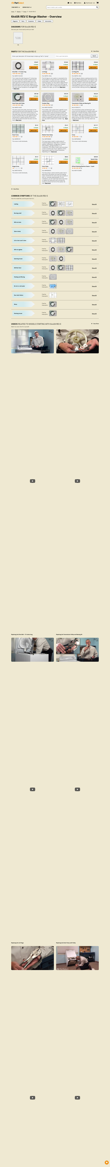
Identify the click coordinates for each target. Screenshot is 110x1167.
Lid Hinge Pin (75, 72)
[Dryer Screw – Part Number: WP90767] (18, 128)
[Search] (97, 7)
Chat (71, 3)
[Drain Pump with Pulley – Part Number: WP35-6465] (18, 97)
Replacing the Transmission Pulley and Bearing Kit (69, 634)
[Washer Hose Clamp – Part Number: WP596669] (48, 128)
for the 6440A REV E (23, 51)
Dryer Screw (15, 135)
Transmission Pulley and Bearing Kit (81, 103)
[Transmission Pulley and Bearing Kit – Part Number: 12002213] (78, 97)
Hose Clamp (45, 166)
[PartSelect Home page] (17, 3)
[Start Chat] (107, 1162)
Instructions (48, 21)
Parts (23, 21)
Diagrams (15, 21)
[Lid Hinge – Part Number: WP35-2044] (48, 65)
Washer (19, 11)
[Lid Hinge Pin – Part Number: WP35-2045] (78, 65)
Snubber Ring (45, 103)
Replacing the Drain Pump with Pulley (66, 943)
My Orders (78, 3)
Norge (24, 11)
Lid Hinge (44, 72)
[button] (16, 7)
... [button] (16, 88)
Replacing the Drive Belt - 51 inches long (21, 634)
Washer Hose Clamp (47, 135)
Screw (73, 135)
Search (94, 56)
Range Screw (15, 166)
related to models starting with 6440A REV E (36, 324)
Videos (39, 21)
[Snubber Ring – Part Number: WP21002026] (48, 97)
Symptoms (31, 21)
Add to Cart (34, 67)
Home (12, 11)
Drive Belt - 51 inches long (19, 72)
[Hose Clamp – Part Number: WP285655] (48, 160)
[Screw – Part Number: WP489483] (78, 128)
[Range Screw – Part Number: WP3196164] (18, 160)
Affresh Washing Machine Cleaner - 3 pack (83, 166)
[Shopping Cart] (97, 3)
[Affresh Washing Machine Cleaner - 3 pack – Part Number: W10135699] (78, 160)
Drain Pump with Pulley (18, 103)
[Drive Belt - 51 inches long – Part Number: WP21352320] (18, 65)
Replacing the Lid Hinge (17, 943)
